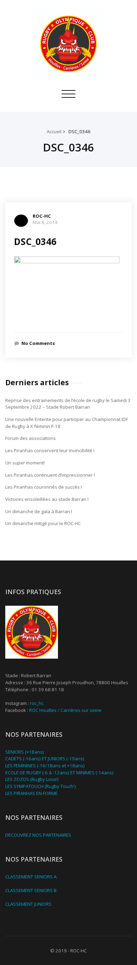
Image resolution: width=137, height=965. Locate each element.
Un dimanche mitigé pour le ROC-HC (43, 523)
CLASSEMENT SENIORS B (31, 890)
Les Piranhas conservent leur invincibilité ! (49, 450)
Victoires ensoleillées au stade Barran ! (47, 499)
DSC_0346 (79, 131)
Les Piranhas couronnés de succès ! (43, 487)
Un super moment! (25, 463)
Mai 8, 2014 (45, 222)
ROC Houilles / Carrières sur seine (65, 710)
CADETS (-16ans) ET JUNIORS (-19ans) (44, 758)
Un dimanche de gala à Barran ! (38, 511)
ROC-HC (42, 216)
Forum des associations (30, 438)
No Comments (38, 343)
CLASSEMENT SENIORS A (31, 877)
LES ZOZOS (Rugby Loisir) (32, 779)
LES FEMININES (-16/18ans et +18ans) (45, 765)
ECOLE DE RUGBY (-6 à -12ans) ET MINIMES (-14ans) (59, 772)
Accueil (54, 131)
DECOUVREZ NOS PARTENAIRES (38, 835)
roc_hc (37, 703)
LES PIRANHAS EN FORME (31, 793)
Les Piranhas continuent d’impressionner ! (50, 475)
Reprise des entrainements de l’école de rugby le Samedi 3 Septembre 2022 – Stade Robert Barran (68, 403)
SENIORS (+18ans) (24, 752)
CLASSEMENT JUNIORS (28, 904)
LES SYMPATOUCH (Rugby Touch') (40, 786)
